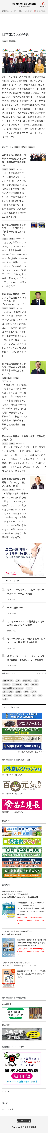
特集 (26, 684)
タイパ (27, 695)
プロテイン (17, 684)
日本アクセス (7, 681)
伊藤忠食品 (27, 681)
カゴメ (34, 692)
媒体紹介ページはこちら (12, 775)
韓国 (4, 699)
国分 (40, 695)
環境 (16, 147)
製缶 (23, 147)
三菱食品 (6, 684)
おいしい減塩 (7, 692)
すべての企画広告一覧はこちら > (32, 752)
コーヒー (18, 695)
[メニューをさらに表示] (3, 4)
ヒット (29, 688)
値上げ (18, 692)
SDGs (31, 147)
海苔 (36, 681)
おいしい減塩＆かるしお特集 (13, 688)
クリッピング (26, 11)
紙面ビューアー (11, 11)
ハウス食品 (7, 695)
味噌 (26, 692)
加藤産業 (35, 684)
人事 (17, 681)
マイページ (25, 1121)
